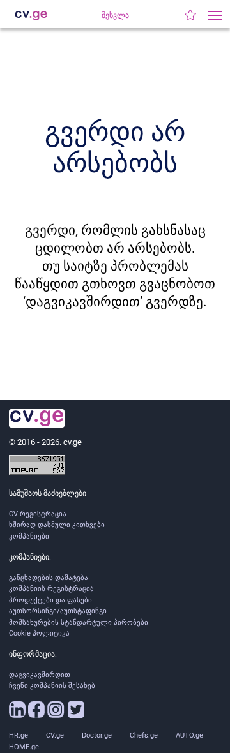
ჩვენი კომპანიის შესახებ (52, 686)
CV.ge (55, 735)
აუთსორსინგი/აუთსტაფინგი (58, 611)
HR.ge (18, 735)
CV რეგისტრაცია (37, 514)
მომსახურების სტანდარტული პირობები (78, 622)
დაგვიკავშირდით (39, 675)
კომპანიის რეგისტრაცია (51, 589)
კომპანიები (29, 536)
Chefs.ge (144, 735)
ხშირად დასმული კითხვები (57, 525)
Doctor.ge (97, 735)
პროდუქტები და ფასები (50, 600)
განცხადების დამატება (48, 578)
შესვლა (115, 15)
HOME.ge (24, 747)
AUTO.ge (189, 735)
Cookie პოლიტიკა (39, 633)
